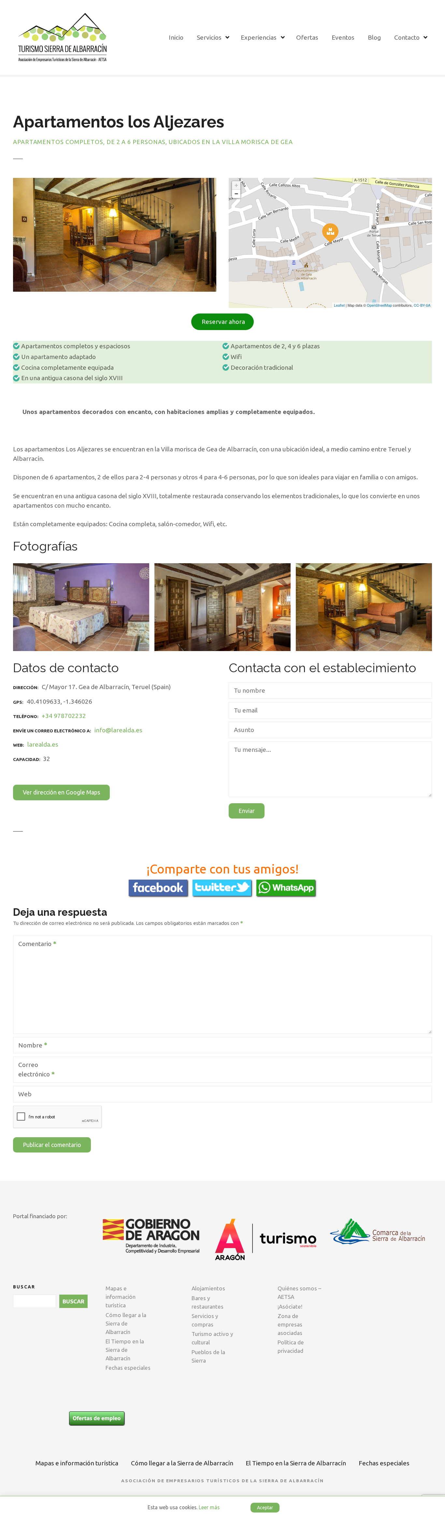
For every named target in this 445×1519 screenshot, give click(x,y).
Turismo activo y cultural (212, 1338)
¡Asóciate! (290, 1306)
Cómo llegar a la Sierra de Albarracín (126, 1323)
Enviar (246, 810)
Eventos (343, 37)
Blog (374, 37)
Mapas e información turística (121, 1296)
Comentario (33, 944)
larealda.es (42, 744)
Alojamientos (208, 1288)
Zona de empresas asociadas (290, 1324)
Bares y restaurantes (207, 1302)
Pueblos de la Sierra (208, 1356)
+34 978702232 (64, 715)
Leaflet (339, 305)
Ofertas (307, 37)
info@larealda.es (118, 730)
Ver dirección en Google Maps (61, 792)
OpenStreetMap (379, 305)
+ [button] (236, 185)
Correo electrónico (32, 1070)
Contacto (407, 37)
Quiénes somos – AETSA (299, 1292)
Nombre (28, 1046)
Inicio (176, 37)
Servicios (209, 37)
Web (25, 1094)
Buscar (24, 1286)
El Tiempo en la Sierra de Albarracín (125, 1349)
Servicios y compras (205, 1320)
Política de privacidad (291, 1346)
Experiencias (259, 37)
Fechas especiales (128, 1368)
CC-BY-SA (422, 305)
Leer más (209, 1507)
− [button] (236, 193)
